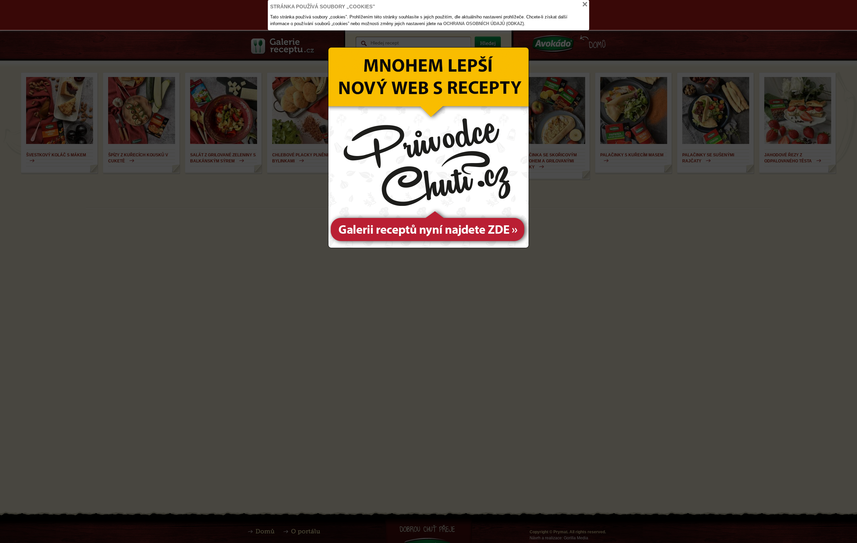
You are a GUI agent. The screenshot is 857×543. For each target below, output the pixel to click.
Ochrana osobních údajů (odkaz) (483, 23)
